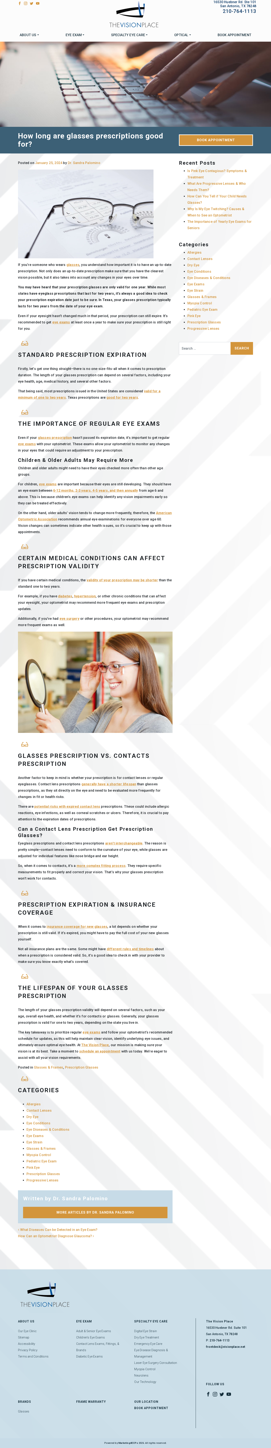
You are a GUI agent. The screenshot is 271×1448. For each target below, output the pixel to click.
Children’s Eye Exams (90, 1337)
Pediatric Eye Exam (41, 1161)
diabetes (65, 596)
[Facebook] (19, 3)
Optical (181, 35)
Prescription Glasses (81, 1067)
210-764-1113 (239, 11)
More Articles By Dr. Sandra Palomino (95, 1212)
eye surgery (69, 619)
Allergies (33, 1104)
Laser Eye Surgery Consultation (155, 1363)
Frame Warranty (91, 1401)
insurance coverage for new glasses (77, 927)
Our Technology (145, 1382)
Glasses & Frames (48, 1067)
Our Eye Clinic (27, 1331)
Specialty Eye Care (128, 35)
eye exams (61, 322)
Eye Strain (34, 1142)
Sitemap (23, 1337)
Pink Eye (33, 1168)
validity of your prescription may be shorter (122, 580)
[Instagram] (25, 3)
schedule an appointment (99, 1051)
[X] (31, 3)
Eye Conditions (38, 1123)
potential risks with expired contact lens (67, 807)
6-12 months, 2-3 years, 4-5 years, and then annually (95, 491)
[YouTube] (37, 3)
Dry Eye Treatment (146, 1337)
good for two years (122, 398)
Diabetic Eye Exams (89, 1356)
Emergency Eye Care (148, 1343)
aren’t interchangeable (123, 843)
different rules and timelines (130, 949)
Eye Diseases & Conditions (47, 1130)
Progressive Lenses (42, 1180)
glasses (72, 265)
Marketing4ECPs (128, 1443)
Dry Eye (32, 1117)
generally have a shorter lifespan (109, 784)
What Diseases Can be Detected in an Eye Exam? (58, 1230)
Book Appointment (234, 35)
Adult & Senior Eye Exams (93, 1331)
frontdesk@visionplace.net (225, 1346)
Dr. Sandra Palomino (84, 163)
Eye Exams (35, 1136)
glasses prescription (55, 438)
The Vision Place (95, 1045)
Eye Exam (74, 35)
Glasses (23, 1411)
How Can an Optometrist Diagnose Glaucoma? (55, 1236)
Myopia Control (38, 1155)
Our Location (146, 1401)
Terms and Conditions (33, 1356)
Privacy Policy (27, 1350)
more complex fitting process (101, 866)
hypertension (85, 596)
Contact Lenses (39, 1111)
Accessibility (26, 1343)
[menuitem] (29, 35)
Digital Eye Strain (145, 1331)
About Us (28, 35)
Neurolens (141, 1375)
